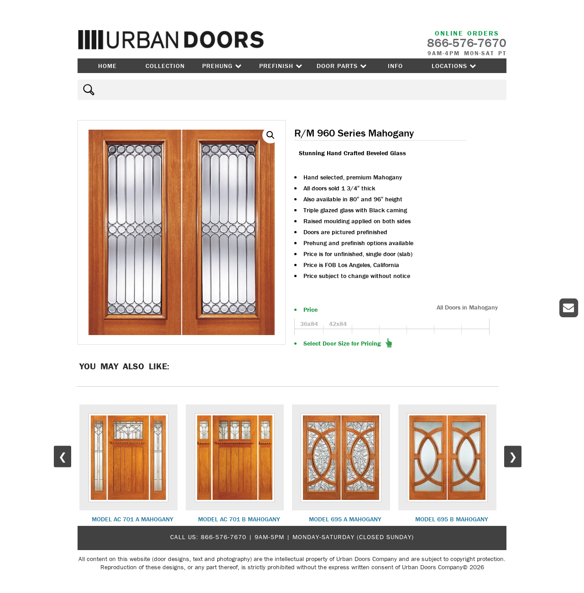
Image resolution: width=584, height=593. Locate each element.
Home (107, 66)
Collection (165, 66)
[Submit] (87, 90)
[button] (270, 135)
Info (395, 66)
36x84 (309, 324)
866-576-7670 (223, 537)
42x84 (338, 324)
